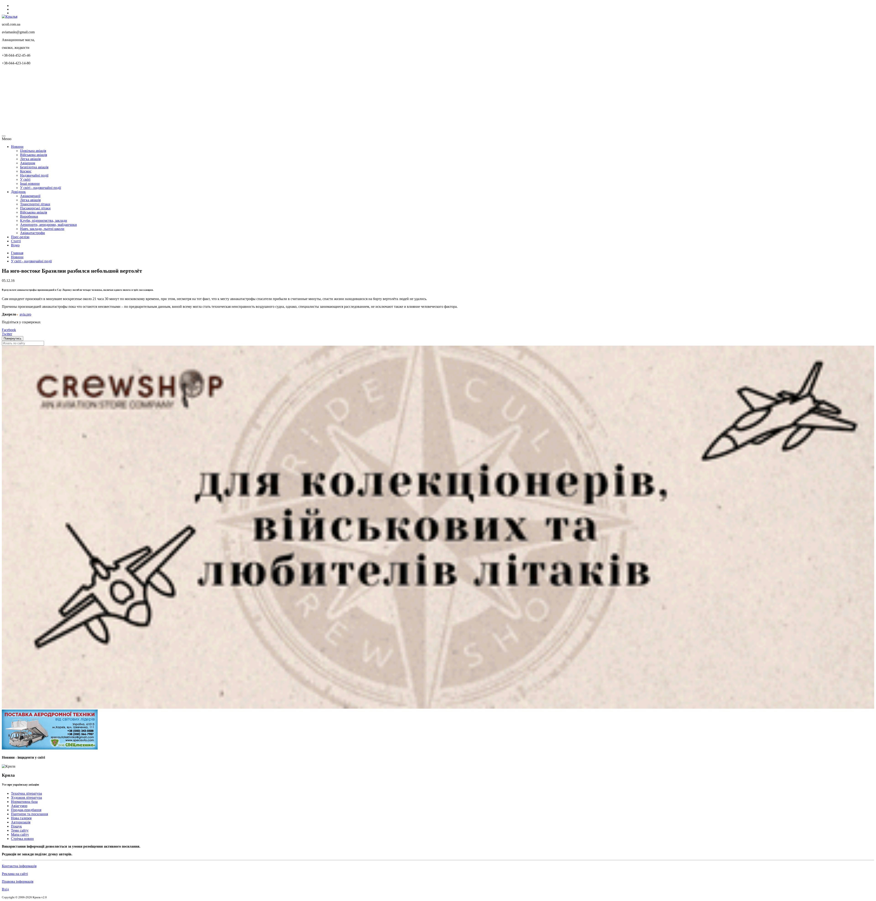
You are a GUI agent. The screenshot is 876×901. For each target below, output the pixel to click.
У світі (25, 179)
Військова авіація (33, 155)
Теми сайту (20, 830)
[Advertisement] (139, 101)
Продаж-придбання (26, 810)
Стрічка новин (22, 839)
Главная (17, 253)
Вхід (5, 889)
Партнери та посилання (29, 814)
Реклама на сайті (15, 874)
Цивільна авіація (33, 151)
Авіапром (27, 163)
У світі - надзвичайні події (40, 188)
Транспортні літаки (35, 204)
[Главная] (9, 16)
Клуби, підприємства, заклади (43, 220)
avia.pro (25, 314)
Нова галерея (21, 818)
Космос (25, 171)
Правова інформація (17, 881)
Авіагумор (19, 806)
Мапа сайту (20, 834)
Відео (15, 245)
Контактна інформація (19, 866)
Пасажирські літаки (35, 208)
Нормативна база (24, 802)
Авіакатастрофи (32, 233)
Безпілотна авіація (34, 167)
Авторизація (20, 822)
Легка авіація (30, 159)
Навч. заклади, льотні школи (42, 229)
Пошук (16, 826)
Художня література (26, 797)
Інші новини (30, 183)
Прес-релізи (20, 237)
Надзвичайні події (34, 175)
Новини (17, 147)
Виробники (29, 216)
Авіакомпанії (30, 196)
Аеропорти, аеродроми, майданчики (48, 225)
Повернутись (12, 338)
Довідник (18, 192)
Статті (16, 241)
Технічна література (26, 793)
